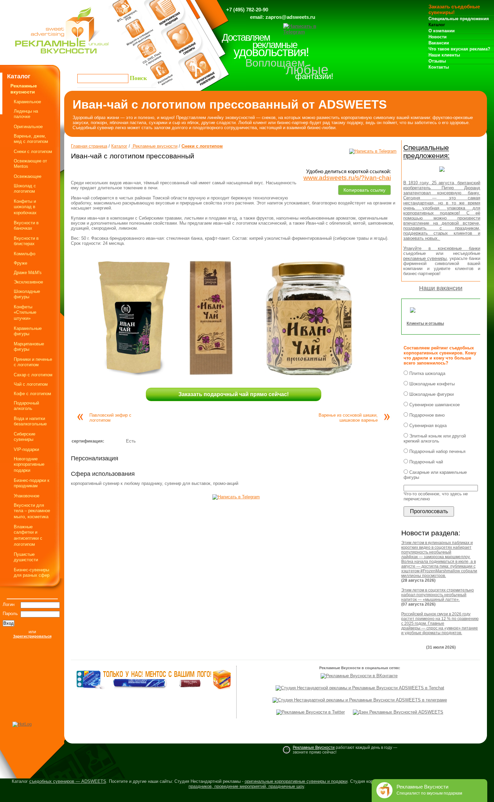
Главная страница (89, 146)
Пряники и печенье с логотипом (33, 362)
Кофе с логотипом (32, 393)
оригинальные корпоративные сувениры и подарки (296, 781)
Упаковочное (26, 495)
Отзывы (437, 61)
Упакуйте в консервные (436, 248)
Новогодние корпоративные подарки (29, 464)
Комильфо (24, 253)
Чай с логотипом (31, 384)
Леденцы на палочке (26, 114)
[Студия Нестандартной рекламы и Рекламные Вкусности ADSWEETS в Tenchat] (360, 687)
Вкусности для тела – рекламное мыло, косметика (32, 511)
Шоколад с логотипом (25, 188)
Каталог (436, 24)
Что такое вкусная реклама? (459, 48)
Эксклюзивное (28, 281)
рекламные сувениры (425, 258)
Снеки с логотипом (33, 151)
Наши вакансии (440, 288)
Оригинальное (28, 126)
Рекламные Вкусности (314, 747)
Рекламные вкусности (154, 146)
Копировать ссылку (364, 189)
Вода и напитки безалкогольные (30, 421)
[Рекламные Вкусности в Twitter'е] (310, 712)
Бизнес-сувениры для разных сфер (31, 572)
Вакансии (438, 42)
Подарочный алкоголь (26, 405)
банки (474, 248)
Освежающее (27, 176)
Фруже (20, 263)
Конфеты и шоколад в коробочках (25, 207)
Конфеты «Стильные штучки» (25, 312)
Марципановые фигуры (29, 346)
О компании (441, 30)
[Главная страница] (62, 55)
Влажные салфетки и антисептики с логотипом (28, 535)
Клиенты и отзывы (425, 323)
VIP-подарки (26, 449)
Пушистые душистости (26, 557)
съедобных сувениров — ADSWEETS (67, 781)
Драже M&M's (28, 272)
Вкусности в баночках (26, 225)
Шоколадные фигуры (27, 294)
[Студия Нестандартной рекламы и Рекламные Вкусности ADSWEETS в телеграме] (359, 699)
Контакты (438, 67)
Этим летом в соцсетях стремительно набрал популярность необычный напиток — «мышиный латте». (437, 595)
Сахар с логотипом (33, 374)
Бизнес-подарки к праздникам (31, 483)
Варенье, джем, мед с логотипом (31, 138)
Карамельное (27, 101)
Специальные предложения (458, 18)
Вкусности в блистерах (26, 241)
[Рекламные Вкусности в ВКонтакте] (359, 675)
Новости (437, 36)
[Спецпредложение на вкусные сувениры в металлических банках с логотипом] (442, 173)
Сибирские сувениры (24, 436)
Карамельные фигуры (28, 331)
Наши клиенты (444, 55)
